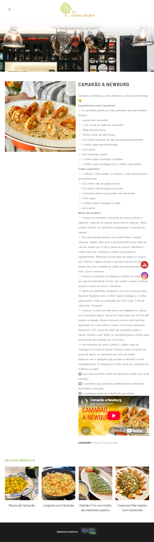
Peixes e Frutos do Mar (105, 442)
